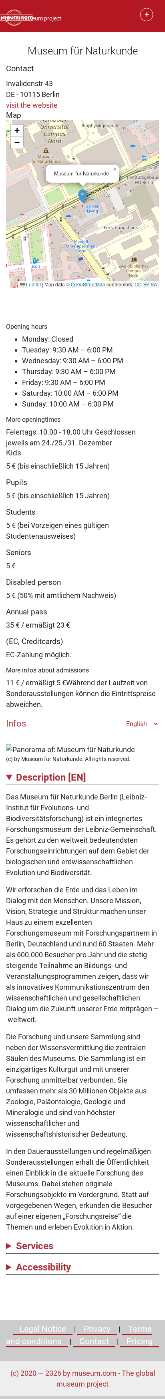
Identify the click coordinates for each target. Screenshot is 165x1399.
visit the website (32, 105)
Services (34, 1246)
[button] (82, 192)
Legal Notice (43, 1329)
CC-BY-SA (146, 284)
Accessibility (43, 1267)
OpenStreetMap (88, 284)
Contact (94, 1341)
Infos (16, 723)
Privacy (97, 1329)
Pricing (140, 1341)
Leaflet (33, 284)
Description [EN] (51, 777)
